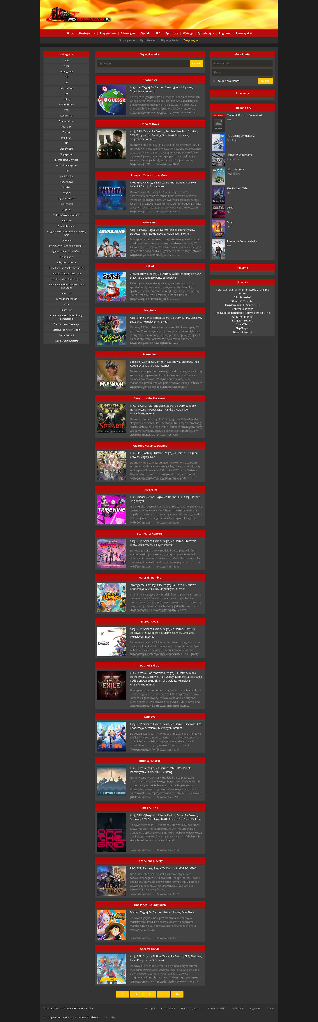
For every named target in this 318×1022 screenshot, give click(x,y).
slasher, (195, 497)
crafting (167, 772)
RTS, (160, 585)
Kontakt (271, 1008)
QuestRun (66, 240)
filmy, (134, 545)
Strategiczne (86, 33)
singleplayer (157, 186)
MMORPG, (176, 768)
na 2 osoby (66, 176)
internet (150, 91)
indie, (133, 186)
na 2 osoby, (167, 676)
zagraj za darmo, (153, 87)
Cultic (230, 207)
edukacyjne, (171, 87)
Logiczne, (136, 87)
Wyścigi (188, 33)
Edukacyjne (128, 33)
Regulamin (255, 1008)
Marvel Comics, (173, 632)
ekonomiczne (66, 148)
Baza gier (150, 1008)
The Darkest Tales (238, 188)
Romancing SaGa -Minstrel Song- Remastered (66, 317)
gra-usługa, (170, 680)
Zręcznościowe (66, 121)
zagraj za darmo (66, 198)
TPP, (140, 131)
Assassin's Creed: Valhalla (242, 241)
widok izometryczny (66, 165)
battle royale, (158, 233)
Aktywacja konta (169, 40)
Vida (66, 304)
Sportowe (172, 33)
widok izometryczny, (182, 229)
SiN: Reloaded (242, 297)
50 (177, 994)
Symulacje (66, 137)
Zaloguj (265, 81)
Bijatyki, (135, 912)
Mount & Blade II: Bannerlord (244, 115)
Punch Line (66, 310)
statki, (134, 277)
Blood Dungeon (242, 332)
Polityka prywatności (191, 1008)
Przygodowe (108, 33)
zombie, (171, 131)
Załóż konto (237, 1008)
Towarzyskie (244, 33)
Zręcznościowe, (139, 273)
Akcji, (133, 131)
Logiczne (224, 33)
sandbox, (182, 131)
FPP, (140, 182)
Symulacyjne (206, 33)
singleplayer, (138, 91)
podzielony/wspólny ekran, (146, 680)
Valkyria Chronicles (66, 262)
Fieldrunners (66, 257)
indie (66, 60)
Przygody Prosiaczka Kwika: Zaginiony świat (66, 233)
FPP (66, 77)
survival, (193, 131)
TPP (66, 93)
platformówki (66, 181)
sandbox (66, 220)
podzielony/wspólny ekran (66, 215)
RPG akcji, (143, 186)
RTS (66, 143)
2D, (199, 273)
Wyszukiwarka (148, 40)
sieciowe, (136, 233)
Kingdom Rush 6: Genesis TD (242, 305)
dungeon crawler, (186, 182)
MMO (193, 868)
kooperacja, (143, 135)
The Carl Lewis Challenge (66, 324)
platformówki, (173, 361)
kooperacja (66, 115)
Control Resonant (242, 309)
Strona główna (127, 40)
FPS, (188, 317)
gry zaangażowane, (150, 277)
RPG (158, 33)
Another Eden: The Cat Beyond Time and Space (66, 286)
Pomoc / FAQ (168, 1008)
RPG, (133, 182)
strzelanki (66, 126)
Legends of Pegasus (66, 298)
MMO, (159, 772)
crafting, (156, 135)
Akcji (66, 66)
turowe (66, 132)
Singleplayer (66, 154)
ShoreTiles (242, 324)
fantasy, (148, 182)
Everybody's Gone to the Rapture (66, 245)
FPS (66, 170)
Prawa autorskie (216, 1008)
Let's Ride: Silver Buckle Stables (66, 279)
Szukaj (196, 63)
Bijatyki (145, 33)
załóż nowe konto (228, 81)
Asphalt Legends (66, 226)
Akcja (69, 33)
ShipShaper (242, 328)
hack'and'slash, (156, 405)
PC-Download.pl (106, 1017)
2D (66, 82)
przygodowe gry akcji (66, 159)
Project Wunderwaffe (239, 154)
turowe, (159, 453)
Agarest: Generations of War (66, 251)
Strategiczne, (138, 585)
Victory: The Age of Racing (66, 329)
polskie (66, 187)
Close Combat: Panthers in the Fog (66, 268)
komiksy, (190, 629)
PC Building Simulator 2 (241, 135)
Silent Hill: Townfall (242, 301)
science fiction (66, 104)
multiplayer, (186, 87)
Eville (230, 222)
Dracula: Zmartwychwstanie (66, 273)
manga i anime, (172, 912)
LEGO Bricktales (236, 169)
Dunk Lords (67, 293)
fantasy (66, 99)
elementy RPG (66, 204)
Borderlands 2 (66, 335)
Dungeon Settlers (242, 320)
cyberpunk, (150, 815)
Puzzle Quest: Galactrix (66, 340)
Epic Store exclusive (190, 819)
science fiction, (152, 317)
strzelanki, (168, 135)
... (163, 994)
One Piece (188, 912)
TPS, (133, 135)
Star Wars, (191, 541)
